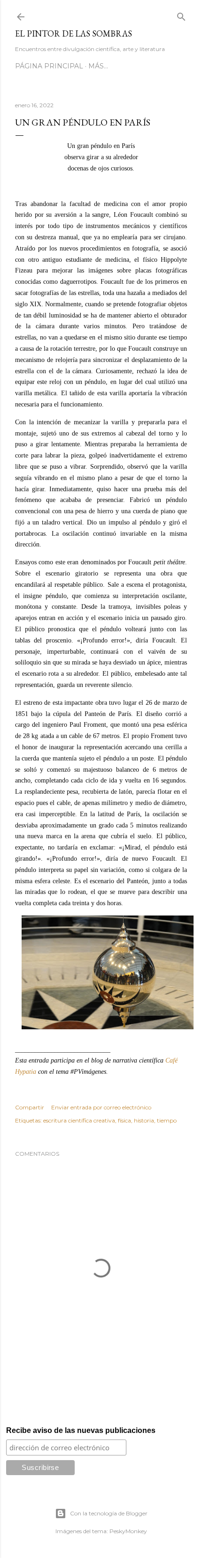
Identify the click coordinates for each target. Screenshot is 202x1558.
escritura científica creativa (79, 1120)
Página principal (49, 66)
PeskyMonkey (128, 1531)
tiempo (167, 1120)
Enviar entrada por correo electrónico (101, 1107)
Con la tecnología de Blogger (109, 1513)
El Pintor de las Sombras (73, 33)
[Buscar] (181, 15)
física (124, 1120)
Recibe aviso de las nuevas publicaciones (80, 1430)
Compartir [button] (29, 1107)
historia (144, 1120)
